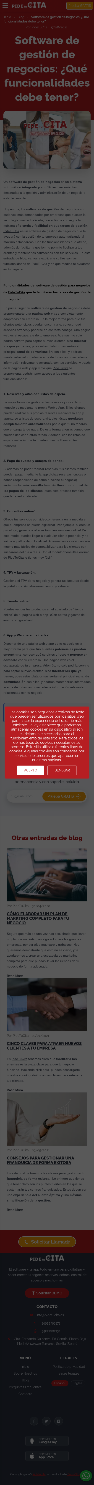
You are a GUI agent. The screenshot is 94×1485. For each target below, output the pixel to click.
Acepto (30, 770)
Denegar (62, 770)
